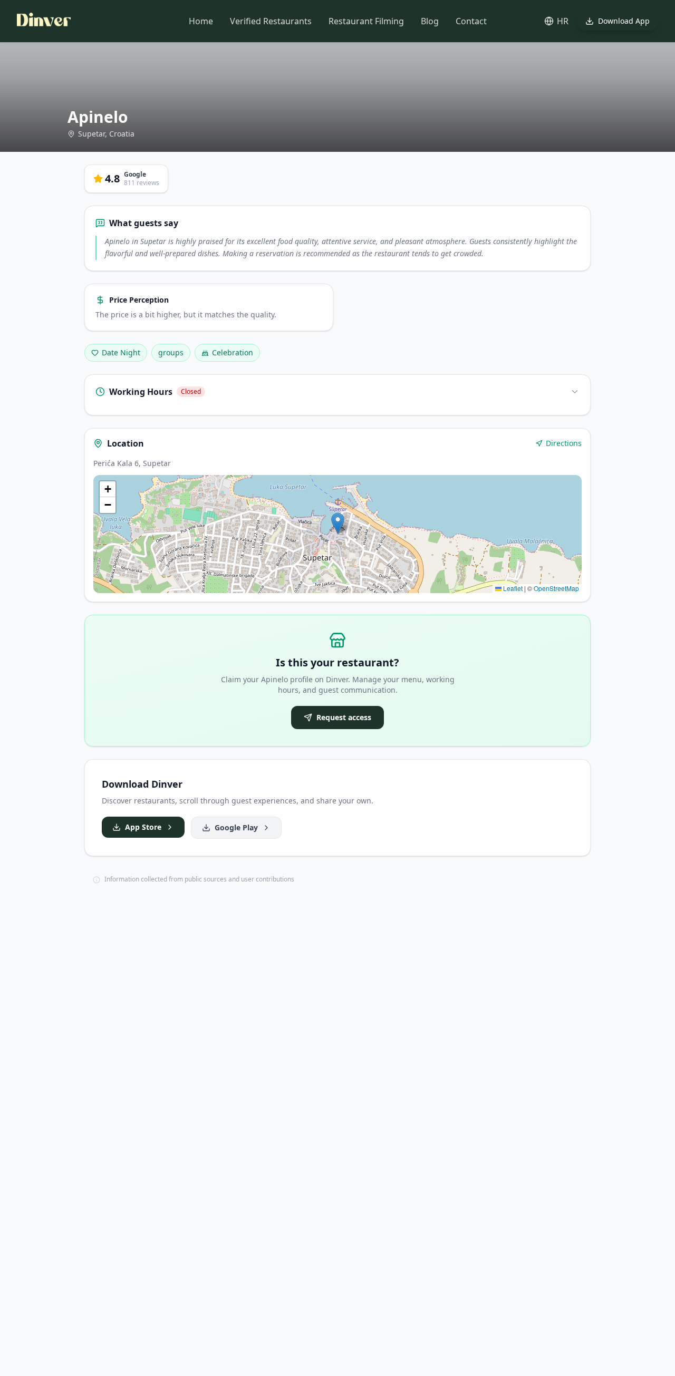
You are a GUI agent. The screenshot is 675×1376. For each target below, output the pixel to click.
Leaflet (512, 588)
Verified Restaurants (271, 21)
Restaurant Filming (366, 21)
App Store (143, 827)
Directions (564, 443)
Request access (343, 717)
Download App (624, 21)
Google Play (236, 827)
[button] (337, 523)
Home (201, 21)
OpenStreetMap (556, 588)
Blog (430, 21)
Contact (471, 21)
